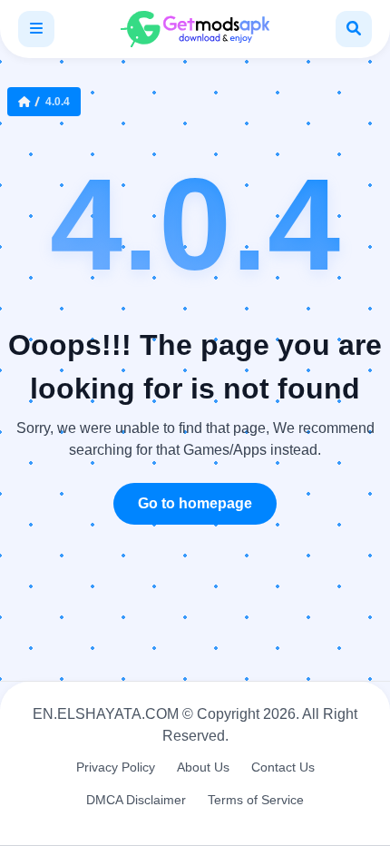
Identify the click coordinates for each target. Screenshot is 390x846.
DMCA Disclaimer (136, 799)
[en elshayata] (195, 29)
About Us (203, 767)
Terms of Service (256, 799)
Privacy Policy (115, 767)
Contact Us (283, 767)
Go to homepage (195, 503)
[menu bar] (36, 29)
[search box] (354, 29)
